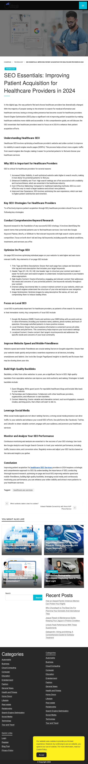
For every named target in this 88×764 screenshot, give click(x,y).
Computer (6, 671)
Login (4, 738)
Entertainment (7, 680)
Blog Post (6, 746)
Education (6, 675)
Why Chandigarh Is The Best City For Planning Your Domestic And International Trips (63, 610)
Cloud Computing (9, 667)
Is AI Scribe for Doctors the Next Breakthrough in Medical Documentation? (19, 578)
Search (8, 593)
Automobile (6, 659)
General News (7, 688)
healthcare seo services (23, 490)
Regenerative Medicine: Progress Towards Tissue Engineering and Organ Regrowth (62, 545)
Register (5, 742)
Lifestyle (5, 700)
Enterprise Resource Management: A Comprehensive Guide (21, 547)
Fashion (5, 684)
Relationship (7, 708)
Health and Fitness (9, 692)
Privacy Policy (7, 750)
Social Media (7, 716)
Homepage (7, 62)
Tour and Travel (8, 724)
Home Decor (7, 696)
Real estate (6, 704)
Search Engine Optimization (13, 712)
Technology (18, 62)
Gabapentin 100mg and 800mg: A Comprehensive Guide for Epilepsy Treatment (60, 634)
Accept (41, 755)
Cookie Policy (41, 749)
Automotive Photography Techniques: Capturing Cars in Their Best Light (63, 578)
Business (5, 663)
